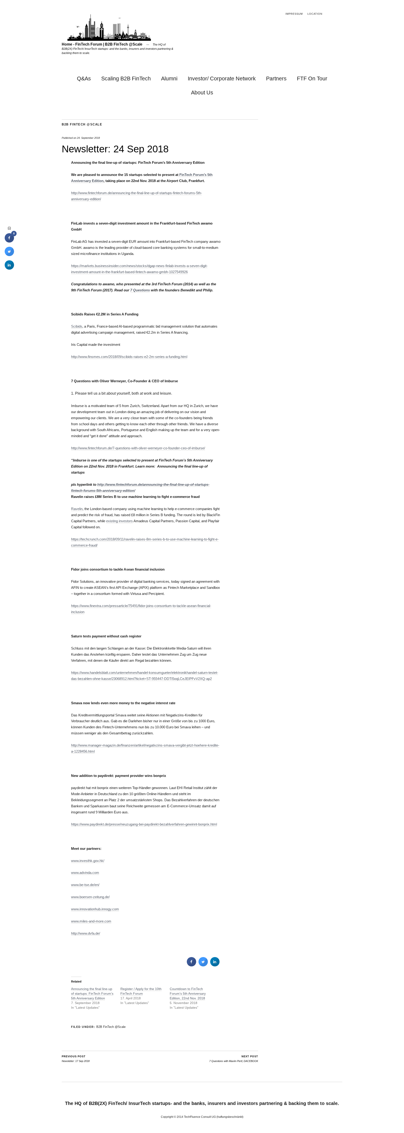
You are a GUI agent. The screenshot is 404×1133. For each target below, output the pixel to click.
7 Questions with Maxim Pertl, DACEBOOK (233, 1059)
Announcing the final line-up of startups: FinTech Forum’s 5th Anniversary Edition (92, 993)
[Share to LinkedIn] (215, 965)
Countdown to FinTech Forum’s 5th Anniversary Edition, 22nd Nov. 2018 (188, 993)
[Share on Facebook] (191, 965)
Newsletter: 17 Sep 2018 (76, 1059)
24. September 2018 (88, 137)
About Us (202, 92)
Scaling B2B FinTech (126, 78)
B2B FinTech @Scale (82, 124)
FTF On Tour (312, 78)
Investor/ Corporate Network (222, 78)
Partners (276, 78)
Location (314, 13)
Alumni (169, 78)
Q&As (84, 78)
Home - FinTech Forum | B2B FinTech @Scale (102, 44)
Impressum (294, 13)
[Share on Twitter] (203, 965)
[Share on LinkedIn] (9, 268)
